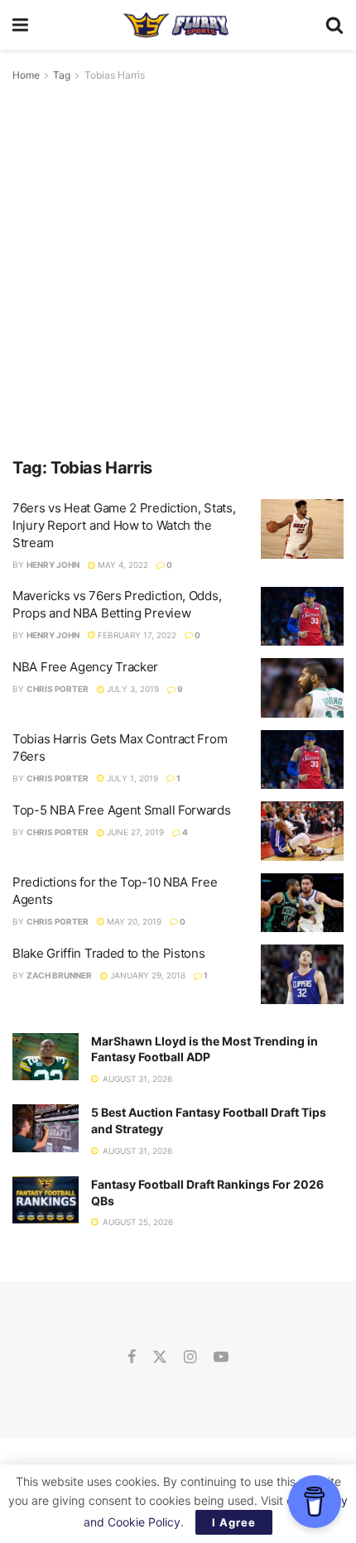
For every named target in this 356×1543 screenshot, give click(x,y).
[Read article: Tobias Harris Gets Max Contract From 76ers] (302, 760)
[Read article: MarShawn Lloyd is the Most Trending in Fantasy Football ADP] (45, 1056)
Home (26, 75)
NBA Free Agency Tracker (85, 667)
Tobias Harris (114, 75)
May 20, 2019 (132, 921)
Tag (61, 75)
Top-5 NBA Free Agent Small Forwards (121, 810)
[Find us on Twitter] (159, 1358)
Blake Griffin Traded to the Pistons (108, 953)
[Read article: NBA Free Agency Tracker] (302, 688)
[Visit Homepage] (177, 24)
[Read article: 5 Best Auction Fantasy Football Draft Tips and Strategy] (45, 1127)
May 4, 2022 (121, 565)
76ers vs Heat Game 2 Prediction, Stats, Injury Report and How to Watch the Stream (123, 525)
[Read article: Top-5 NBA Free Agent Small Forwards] (302, 831)
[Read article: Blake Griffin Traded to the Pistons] (302, 974)
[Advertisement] (178, 271)
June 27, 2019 (134, 832)
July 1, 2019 (131, 778)
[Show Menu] (20, 25)
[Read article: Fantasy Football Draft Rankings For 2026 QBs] (45, 1199)
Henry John (52, 565)
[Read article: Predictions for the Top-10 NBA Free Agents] (302, 903)
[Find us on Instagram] (190, 1358)
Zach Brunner (59, 975)
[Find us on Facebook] (131, 1358)
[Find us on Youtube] (221, 1358)
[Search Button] (334, 25)
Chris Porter (57, 689)
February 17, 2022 (135, 635)
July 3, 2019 (131, 689)
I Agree (234, 1522)
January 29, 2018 (146, 975)
